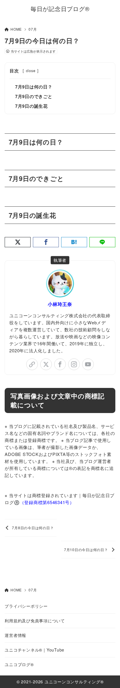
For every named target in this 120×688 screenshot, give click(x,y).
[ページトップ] (108, 676)
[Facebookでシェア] (46, 242)
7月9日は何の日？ (33, 86)
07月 (33, 29)
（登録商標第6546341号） (47, 502)
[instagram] (74, 364)
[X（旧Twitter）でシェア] (18, 242)
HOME (16, 29)
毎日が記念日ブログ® (60, 9)
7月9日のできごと (33, 96)
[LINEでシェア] (102, 242)
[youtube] (88, 364)
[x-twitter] (46, 364)
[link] (32, 364)
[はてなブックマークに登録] (74, 242)
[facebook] (60, 364)
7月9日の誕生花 (31, 106)
